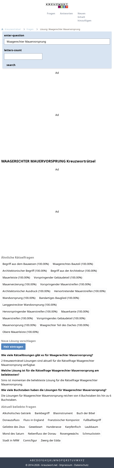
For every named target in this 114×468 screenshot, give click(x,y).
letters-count (13, 50)
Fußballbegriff (92, 420)
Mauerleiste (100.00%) (16, 277)
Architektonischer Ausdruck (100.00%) (26, 291)
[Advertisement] (57, 93)
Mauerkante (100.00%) (75, 311)
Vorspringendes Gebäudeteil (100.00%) (61, 318)
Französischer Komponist (64, 420)
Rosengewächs (69, 433)
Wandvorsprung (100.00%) (19, 298)
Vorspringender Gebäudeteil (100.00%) (58, 277)
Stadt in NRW (11, 440)
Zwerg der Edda (50, 440)
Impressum (65, 465)
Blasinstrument (63, 413)
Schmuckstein (91, 433)
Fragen (51, 13)
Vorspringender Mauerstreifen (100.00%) (65, 284)
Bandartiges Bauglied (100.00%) (59, 298)
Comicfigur (30, 440)
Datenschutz (81, 465)
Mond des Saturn (13, 433)
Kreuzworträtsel (13, 29)
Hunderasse (53, 427)
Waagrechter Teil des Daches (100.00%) (64, 325)
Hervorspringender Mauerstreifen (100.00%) (30, 311)
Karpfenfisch (73, 427)
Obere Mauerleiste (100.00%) (20, 332)
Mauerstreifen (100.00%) (18, 318)
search (11, 65)
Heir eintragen (13, 346)
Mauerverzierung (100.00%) (19, 284)
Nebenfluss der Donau (42, 433)
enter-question (14, 35)
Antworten (66, 13)
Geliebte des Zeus (14, 427)
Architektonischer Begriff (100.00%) (25, 270)
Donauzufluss (11, 420)
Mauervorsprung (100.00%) (19, 325)
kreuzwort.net (49, 465)
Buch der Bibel (86, 413)
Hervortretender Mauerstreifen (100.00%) (79, 291)
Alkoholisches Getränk (17, 413)
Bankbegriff (42, 413)
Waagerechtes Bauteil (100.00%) (73, 264)
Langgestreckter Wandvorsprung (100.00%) (30, 304)
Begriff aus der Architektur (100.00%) (74, 270)
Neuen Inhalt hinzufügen (84, 17)
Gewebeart (35, 427)
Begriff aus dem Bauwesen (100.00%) (26, 264)
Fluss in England (33, 420)
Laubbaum (91, 427)
